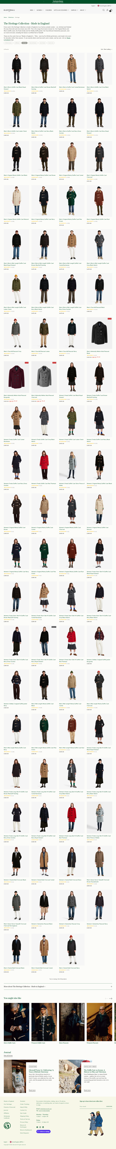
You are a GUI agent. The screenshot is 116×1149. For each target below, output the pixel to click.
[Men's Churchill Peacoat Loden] (44, 333)
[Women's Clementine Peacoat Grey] (72, 905)
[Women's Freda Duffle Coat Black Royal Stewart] (72, 377)
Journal (6, 1110)
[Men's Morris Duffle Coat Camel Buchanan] (72, 69)
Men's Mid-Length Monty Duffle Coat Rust (71, 748)
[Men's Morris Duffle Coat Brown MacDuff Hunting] (44, 69)
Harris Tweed (42, 42)
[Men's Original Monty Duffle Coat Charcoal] (99, 157)
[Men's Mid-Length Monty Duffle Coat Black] (44, 685)
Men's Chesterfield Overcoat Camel (42, 968)
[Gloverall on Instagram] (40, 1127)
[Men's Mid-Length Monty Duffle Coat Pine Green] (44, 729)
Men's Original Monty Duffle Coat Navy (43, 219)
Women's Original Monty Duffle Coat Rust (71, 571)
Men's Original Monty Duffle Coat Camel (71, 175)
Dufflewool (17, 42)
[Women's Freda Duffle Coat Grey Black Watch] (44, 421)
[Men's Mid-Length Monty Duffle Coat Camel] (72, 685)
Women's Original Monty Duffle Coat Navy (16, 571)
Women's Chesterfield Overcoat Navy (70, 880)
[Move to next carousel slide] (110, 998)
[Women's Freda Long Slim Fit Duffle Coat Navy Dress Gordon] (16, 817)
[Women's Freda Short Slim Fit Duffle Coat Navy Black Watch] (99, 597)
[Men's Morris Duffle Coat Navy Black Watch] (44, 113)
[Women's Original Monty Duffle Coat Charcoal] (72, 509)
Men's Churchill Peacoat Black (95, 307)
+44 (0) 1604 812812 (44, 1111)
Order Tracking (24, 1104)
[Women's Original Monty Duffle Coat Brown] (16, 509)
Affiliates (6, 1113)
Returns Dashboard (26, 1130)
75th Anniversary (8, 42)
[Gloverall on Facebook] (37, 1127)
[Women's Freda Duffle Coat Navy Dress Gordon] (16, 465)
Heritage (24, 42)
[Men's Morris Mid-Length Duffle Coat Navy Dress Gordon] (72, 289)
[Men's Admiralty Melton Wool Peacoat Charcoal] (44, 377)
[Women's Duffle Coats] (44, 1022)
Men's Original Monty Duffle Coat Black (15, 175)
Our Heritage (8, 1104)
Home (5, 17)
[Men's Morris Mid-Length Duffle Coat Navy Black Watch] (44, 289)
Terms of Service (25, 1119)
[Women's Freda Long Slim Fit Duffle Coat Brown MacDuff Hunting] (16, 773)
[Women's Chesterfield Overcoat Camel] (44, 861)
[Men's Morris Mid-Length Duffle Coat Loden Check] (16, 289)
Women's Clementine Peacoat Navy (97, 924)
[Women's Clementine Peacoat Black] (44, 905)
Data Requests (24, 1133)
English (93, 5)
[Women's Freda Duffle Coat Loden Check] (72, 421)
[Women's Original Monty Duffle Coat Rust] (72, 553)
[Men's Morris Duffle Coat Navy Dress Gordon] (72, 113)
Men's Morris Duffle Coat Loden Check (15, 131)
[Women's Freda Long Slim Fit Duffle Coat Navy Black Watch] (99, 773)
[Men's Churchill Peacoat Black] (99, 289)
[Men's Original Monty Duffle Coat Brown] (44, 157)
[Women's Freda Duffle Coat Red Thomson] (44, 465)
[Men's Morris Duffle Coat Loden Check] (16, 113)
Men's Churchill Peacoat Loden (40, 351)
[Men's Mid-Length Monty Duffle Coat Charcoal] (99, 685)
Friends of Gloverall (9, 1107)
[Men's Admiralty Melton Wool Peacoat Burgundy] (16, 377)
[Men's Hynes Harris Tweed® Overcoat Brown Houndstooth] (99, 861)
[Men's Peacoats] (72, 1022)
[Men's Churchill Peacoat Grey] (16, 333)
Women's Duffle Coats (38, 1043)
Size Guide (23, 1113)
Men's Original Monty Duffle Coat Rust (98, 219)
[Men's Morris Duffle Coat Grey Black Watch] (99, 69)
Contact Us (23, 1110)
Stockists (22, 1101)
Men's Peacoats (64, 1043)
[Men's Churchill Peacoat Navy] (72, 333)
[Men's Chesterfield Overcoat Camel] (44, 949)
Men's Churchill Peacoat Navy (68, 351)
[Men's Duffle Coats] (16, 1022)
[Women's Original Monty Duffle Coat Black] (99, 465)
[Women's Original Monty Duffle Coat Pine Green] (44, 553)
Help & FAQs (23, 1107)
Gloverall (15, 1144)
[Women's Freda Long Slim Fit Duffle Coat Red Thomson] (72, 817)
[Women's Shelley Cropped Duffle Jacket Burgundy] (99, 641)
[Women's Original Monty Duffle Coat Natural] (99, 509)
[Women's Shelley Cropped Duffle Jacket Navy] (16, 685)
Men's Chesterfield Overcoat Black (14, 968)
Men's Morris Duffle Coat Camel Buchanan (72, 87)
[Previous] (44, 2)
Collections (11, 17)
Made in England (9, 1101)
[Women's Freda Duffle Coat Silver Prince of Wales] (72, 465)
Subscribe (109, 1106)
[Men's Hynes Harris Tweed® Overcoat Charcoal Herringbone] (16, 905)
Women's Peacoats (92, 1043)
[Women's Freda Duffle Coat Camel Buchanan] (16, 421)
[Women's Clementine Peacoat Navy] (99, 905)
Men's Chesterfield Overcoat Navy (69, 968)
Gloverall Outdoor (33, 42)
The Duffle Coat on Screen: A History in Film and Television (95, 1071)
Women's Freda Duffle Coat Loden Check (71, 439)
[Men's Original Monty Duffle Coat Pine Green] (72, 201)
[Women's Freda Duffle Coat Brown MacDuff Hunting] (99, 377)
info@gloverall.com (46, 1109)
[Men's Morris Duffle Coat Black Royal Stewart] (16, 69)
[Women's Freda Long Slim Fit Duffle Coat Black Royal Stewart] (99, 729)
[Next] (72, 2)
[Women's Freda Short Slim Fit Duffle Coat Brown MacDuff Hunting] (16, 597)
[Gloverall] (9, 11)
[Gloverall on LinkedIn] (43, 1127)
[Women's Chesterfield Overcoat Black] (16, 861)
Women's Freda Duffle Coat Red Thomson (43, 483)
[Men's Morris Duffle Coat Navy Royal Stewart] (99, 113)
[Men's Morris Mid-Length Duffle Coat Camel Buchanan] (72, 245)
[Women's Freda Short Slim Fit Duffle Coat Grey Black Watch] (72, 597)
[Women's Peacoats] (99, 1022)
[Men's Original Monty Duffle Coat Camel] (72, 157)
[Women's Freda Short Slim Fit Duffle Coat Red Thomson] (72, 641)
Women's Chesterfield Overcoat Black (15, 880)
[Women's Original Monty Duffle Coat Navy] (16, 553)
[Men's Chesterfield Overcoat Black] (16, 949)
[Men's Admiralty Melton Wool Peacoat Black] (99, 333)
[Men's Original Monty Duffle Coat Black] (16, 157)
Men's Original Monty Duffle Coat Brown (43, 175)
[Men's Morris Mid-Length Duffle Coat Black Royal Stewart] (16, 245)
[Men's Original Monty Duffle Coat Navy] (44, 201)
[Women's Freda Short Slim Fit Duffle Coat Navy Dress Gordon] (16, 641)
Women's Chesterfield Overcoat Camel (42, 880)
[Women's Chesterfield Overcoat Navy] (72, 861)
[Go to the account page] (107, 10)
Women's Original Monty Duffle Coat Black (99, 483)
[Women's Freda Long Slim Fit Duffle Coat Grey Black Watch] (72, 773)
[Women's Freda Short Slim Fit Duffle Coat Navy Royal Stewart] (44, 641)
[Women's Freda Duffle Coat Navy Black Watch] (99, 421)
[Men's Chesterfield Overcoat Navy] (72, 949)
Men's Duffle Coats (9, 1043)
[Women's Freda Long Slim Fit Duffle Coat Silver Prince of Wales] (99, 817)
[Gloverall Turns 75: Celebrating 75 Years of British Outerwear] (20, 1076)
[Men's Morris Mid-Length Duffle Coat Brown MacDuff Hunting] (44, 245)
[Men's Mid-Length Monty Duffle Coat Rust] (72, 729)
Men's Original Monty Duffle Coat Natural (16, 219)
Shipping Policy (24, 1116)
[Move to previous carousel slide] (106, 998)
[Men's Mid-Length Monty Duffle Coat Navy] (16, 729)
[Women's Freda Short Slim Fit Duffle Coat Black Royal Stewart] (99, 553)
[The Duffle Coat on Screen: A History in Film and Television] (75, 1076)
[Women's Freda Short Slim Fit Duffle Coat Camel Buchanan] (44, 597)
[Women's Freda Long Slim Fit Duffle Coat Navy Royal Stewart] (44, 817)
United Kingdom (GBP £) (105, 5)
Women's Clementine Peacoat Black (41, 924)
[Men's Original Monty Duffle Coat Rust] (99, 201)
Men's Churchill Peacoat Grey (12, 351)
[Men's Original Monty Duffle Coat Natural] (16, 201)
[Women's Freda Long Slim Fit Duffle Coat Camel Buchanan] (44, 773)
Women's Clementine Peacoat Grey (69, 924)
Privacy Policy (24, 1122)
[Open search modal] (103, 10)
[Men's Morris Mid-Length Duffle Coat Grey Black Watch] (99, 245)
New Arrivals (50, 42)
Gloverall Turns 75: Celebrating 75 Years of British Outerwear (41, 1071)
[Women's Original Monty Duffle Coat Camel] (44, 509)
